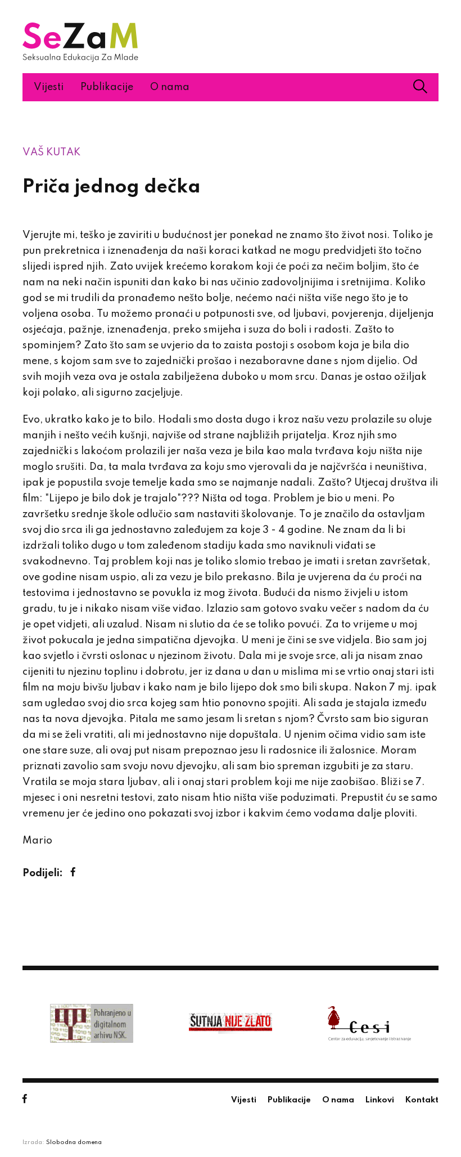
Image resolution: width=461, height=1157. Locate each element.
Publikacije (106, 87)
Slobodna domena (74, 1142)
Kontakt (422, 1100)
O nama (169, 87)
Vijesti (49, 87)
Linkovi (379, 1100)
